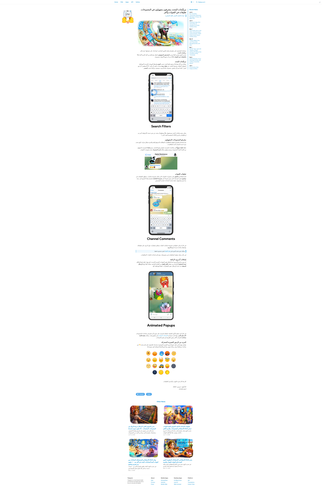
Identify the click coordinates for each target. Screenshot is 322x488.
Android (163, 482)
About (152, 478)
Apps (127, 2)
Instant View (191, 484)
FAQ (121, 2)
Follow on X (201, 2)
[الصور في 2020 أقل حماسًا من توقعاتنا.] (161, 100)
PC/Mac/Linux (178, 480)
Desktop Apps (178, 478)
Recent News (193, 9)
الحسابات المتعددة (163, 335)
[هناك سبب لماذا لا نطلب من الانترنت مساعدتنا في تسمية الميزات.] (161, 213)
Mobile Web (164, 484)
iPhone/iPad (164, 480)
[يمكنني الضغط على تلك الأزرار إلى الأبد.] (161, 300)
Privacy (153, 482)
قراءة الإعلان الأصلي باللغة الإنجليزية (174, 16)
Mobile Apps (164, 478)
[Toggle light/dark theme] (319, 2)
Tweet (148, 394)
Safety (138, 2)
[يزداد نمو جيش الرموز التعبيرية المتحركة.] (161, 363)
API (132, 2)
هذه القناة (167, 251)
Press (152, 484)
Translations (191, 482)
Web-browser (177, 484)
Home (116, 2)
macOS (176, 482)
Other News (161, 401)
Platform (190, 478)
